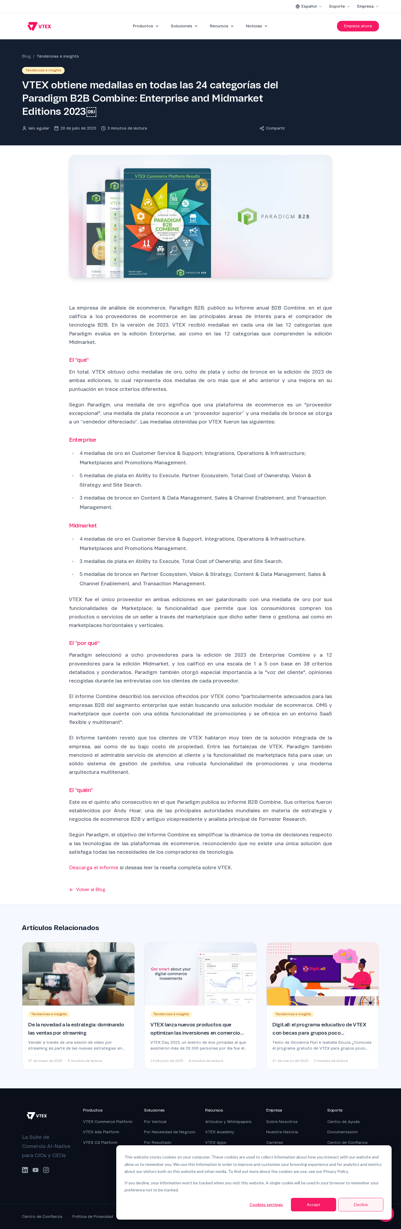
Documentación (342, 1131)
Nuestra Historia (282, 1131)
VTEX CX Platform (100, 1142)
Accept (313, 1204)
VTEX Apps (215, 1142)
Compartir (275, 128)
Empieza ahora (358, 25)
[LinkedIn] (25, 1170)
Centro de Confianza (347, 1142)
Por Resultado (157, 1142)
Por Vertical (155, 1121)
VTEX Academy (219, 1131)
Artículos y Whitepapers (228, 1121)
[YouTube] (35, 1170)
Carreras (274, 1142)
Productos (143, 25)
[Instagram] (46, 1170)
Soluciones (181, 25)
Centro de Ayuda (343, 1121)
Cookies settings (266, 1204)
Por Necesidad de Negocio (170, 1131)
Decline (361, 1204)
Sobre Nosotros (282, 1121)
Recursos (219, 25)
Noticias (254, 25)
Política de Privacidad (93, 1216)
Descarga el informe (93, 867)
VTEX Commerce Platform (107, 1121)
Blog (26, 56)
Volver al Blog (90, 889)
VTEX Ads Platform (101, 1131)
